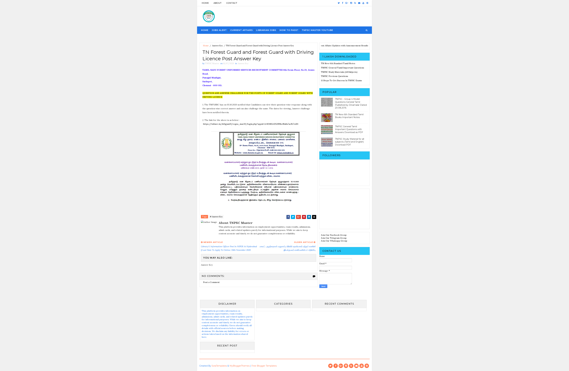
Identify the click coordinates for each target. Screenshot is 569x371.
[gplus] (347, 3)
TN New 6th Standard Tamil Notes (338, 63)
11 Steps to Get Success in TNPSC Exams (341, 80)
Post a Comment (211, 282)
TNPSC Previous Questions (334, 76)
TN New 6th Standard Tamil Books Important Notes (349, 116)
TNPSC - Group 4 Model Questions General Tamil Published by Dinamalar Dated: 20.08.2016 (351, 103)
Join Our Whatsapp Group (334, 240)
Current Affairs (241, 30)
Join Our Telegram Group (334, 238)
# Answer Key (216, 216)
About (218, 3)
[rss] (355, 3)
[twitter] (339, 3)
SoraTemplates (219, 365)
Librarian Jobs (266, 30)
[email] (359, 3)
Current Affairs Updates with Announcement (329, 45)
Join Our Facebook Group (334, 235)
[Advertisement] (344, 208)
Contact (231, 3)
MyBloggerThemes (240, 365)
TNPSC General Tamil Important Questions (342, 67)
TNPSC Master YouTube (317, 30)
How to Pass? (289, 30)
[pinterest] (367, 3)
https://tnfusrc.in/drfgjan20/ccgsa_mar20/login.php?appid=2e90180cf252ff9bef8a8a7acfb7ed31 (250, 124)
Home (205, 3)
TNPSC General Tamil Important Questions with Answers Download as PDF (349, 129)
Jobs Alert (219, 30)
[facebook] (342, 3)
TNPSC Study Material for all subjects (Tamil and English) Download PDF (349, 142)
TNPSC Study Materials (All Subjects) (339, 72)
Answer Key (217, 45)
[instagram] (351, 3)
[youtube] (363, 3)
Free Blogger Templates (264, 365)
